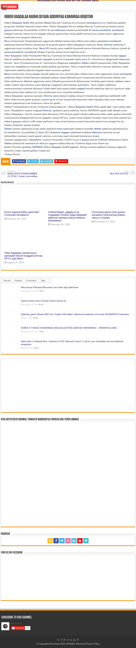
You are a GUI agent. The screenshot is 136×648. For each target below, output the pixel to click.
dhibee (85, 63)
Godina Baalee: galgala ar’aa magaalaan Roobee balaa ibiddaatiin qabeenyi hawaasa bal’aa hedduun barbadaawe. (67, 216)
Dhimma (47, 95)
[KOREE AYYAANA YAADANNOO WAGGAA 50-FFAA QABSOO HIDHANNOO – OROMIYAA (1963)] (11, 332)
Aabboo (8, 143)
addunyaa (97, 132)
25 (43, 331)
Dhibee (8, 128)
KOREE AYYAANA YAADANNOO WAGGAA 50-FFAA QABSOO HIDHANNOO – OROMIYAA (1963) (69, 328)
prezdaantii (105, 30)
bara (69, 55)
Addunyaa (60, 30)
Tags (43, 280)
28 (36, 318)
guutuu (28, 125)
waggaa (122, 55)
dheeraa (76, 55)
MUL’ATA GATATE (119, 172)
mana (63, 77)
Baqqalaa (17, 22)
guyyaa (8, 30)
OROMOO (37, 147)
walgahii (81, 88)
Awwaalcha (35, 139)
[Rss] (50, 540)
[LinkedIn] (74, 540)
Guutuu (8, 125)
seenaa (120, 99)
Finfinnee (103, 139)
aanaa (95, 30)
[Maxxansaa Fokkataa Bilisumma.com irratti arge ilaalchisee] (11, 291)
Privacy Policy (93, 644)
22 (37, 348)
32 (42, 304)
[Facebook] (56, 540)
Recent (7, 280)
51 (43, 291)
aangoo (36, 74)
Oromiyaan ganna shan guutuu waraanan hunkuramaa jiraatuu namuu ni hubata (108, 215)
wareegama (92, 22)
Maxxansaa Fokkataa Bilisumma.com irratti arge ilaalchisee (49, 287)
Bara (6, 41)
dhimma (108, 44)
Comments (31, 280)
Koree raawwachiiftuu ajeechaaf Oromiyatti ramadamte (21, 213)
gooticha (26, 147)
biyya (89, 143)
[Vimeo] (86, 540)
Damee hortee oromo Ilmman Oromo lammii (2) (43, 301)
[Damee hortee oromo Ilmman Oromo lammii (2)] (11, 305)
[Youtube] (80, 540)
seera (127, 81)
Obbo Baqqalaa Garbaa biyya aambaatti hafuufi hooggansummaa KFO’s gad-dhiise (23, 255)
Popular (18, 280)
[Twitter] (62, 540)
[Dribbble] (68, 540)
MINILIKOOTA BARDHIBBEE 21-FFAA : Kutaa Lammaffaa (22, 174)
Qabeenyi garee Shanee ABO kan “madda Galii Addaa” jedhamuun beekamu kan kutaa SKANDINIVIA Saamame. (75, 314)
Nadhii (26, 22)
